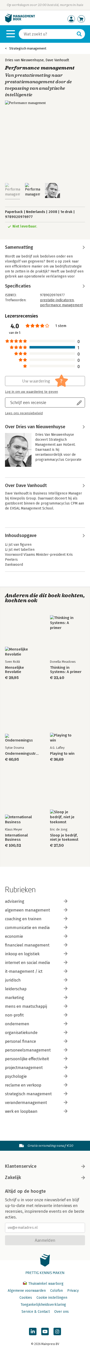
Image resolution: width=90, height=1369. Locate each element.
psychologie (16, 1076)
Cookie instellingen (51, 1298)
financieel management (27, 945)
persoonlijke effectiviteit (27, 1058)
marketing (14, 997)
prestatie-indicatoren (57, 300)
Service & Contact (36, 1312)
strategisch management (28, 1094)
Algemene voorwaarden (27, 1290)
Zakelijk (13, 1177)
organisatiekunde (21, 1032)
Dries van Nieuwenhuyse (24, 60)
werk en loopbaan (21, 1111)
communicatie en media (27, 927)
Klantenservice (20, 1166)
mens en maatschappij (26, 1006)
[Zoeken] (79, 34)
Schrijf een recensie (28, 402)
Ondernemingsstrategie (22, 754)
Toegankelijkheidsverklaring (43, 1304)
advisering (14, 901)
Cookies (26, 1298)
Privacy (73, 1290)
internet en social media (27, 962)
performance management (61, 305)
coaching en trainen (23, 918)
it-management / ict (23, 971)
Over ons (61, 1312)
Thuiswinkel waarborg (45, 1284)
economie (14, 936)
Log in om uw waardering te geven (31, 392)
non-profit (14, 1015)
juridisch (13, 980)
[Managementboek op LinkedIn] (32, 1331)
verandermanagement (26, 1102)
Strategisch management (27, 48)
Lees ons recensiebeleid (24, 413)
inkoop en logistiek (22, 954)
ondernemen (17, 1024)
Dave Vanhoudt (57, 60)
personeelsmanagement (28, 1050)
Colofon (56, 1290)
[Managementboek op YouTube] (45, 1331)
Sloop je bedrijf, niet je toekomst (64, 837)
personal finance (20, 1041)
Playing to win (62, 754)
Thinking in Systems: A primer (66, 670)
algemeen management (27, 910)
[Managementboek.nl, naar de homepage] (20, 21)
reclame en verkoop (23, 1085)
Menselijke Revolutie (14, 670)
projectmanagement (24, 1067)
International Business (16, 837)
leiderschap (15, 988)
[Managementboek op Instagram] (57, 1331)
